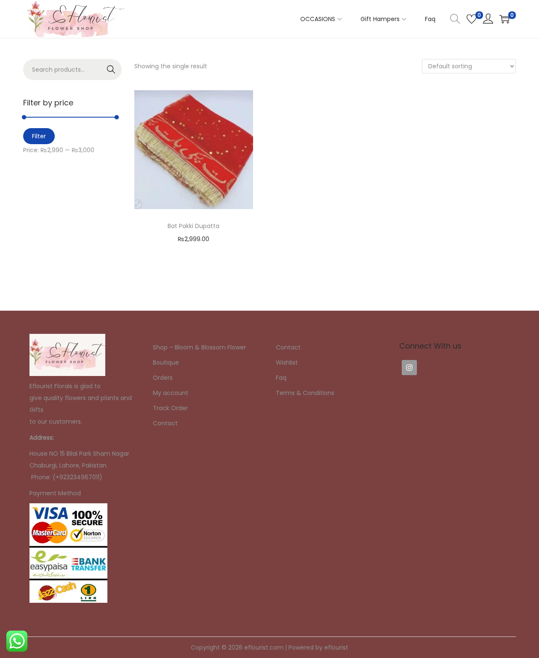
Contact (165, 423)
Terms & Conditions (305, 393)
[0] (472, 19)
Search (111, 69)
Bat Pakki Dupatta (193, 226)
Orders (163, 377)
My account (170, 393)
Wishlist (287, 362)
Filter (39, 136)
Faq (281, 377)
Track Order (170, 408)
